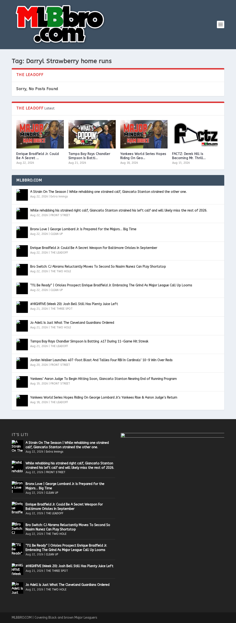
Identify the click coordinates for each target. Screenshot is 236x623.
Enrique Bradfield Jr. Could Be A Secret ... (37, 156)
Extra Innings (59, 196)
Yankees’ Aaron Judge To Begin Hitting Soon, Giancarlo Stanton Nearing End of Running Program (103, 379)
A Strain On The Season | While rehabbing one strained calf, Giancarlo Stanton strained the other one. (108, 192)
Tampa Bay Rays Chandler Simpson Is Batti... (89, 156)
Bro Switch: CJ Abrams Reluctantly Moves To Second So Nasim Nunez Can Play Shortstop (98, 267)
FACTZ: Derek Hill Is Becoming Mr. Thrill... (189, 156)
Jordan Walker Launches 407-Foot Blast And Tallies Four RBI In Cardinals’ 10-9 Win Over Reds (101, 360)
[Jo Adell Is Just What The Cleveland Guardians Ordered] (22, 326)
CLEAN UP (56, 234)
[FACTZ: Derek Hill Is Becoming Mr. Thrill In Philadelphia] (195, 134)
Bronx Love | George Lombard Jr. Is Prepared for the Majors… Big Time (83, 229)
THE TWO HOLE (60, 271)
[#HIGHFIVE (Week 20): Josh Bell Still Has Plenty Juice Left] (22, 307)
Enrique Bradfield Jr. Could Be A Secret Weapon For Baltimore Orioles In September (93, 248)
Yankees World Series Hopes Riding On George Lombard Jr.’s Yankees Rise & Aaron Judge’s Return (103, 397)
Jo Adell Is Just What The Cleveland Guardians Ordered (72, 323)
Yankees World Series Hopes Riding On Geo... (143, 156)
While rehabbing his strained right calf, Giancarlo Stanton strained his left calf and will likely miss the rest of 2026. (118, 210)
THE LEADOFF (59, 252)
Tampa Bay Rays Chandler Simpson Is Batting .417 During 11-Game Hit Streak (89, 341)
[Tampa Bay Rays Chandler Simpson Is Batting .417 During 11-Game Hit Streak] (92, 134)
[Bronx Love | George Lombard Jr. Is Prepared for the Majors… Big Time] (22, 232)
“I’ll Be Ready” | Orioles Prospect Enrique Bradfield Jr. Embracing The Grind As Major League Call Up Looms (111, 285)
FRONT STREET (60, 215)
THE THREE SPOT (61, 308)
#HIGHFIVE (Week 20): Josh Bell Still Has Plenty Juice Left (74, 304)
